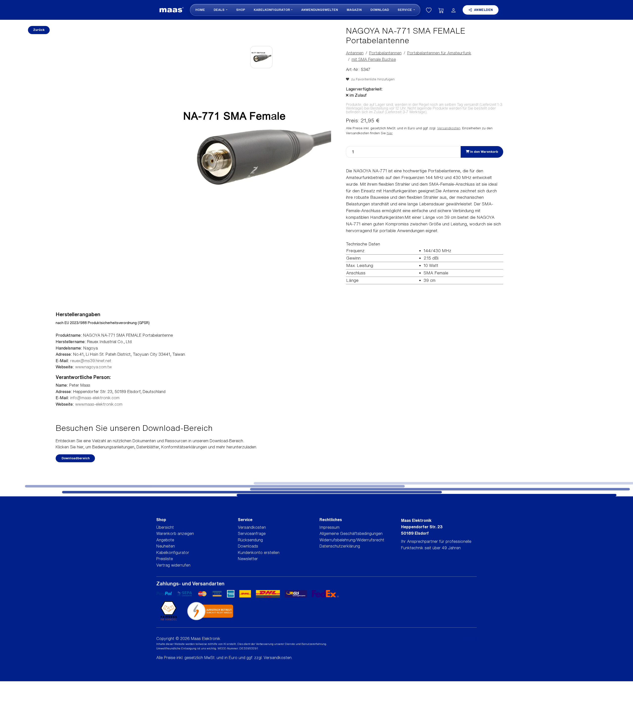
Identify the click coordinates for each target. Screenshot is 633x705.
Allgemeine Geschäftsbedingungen (351, 533)
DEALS (219, 9)
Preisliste (164, 559)
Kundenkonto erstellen (258, 552)
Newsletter (248, 559)
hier (390, 133)
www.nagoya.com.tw (93, 367)
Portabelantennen (385, 53)
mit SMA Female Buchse (374, 59)
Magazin (354, 9)
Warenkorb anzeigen (175, 533)
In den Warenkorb (483, 151)
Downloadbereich (75, 458)
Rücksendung (250, 540)
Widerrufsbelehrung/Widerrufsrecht (351, 540)
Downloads (248, 546)
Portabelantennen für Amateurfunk (439, 53)
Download (379, 9)
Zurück (39, 29)
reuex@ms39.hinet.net (90, 361)
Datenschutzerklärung (339, 546)
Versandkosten (448, 128)
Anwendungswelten (319, 9)
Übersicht (165, 527)
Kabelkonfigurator (272, 9)
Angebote (165, 540)
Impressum (329, 527)
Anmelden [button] (483, 9)
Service (405, 9)
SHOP (240, 9)
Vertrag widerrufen (173, 565)
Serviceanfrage (252, 533)
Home (200, 9)
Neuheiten (165, 546)
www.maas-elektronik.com (98, 404)
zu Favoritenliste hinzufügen (372, 79)
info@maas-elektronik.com (94, 398)
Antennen (354, 53)
